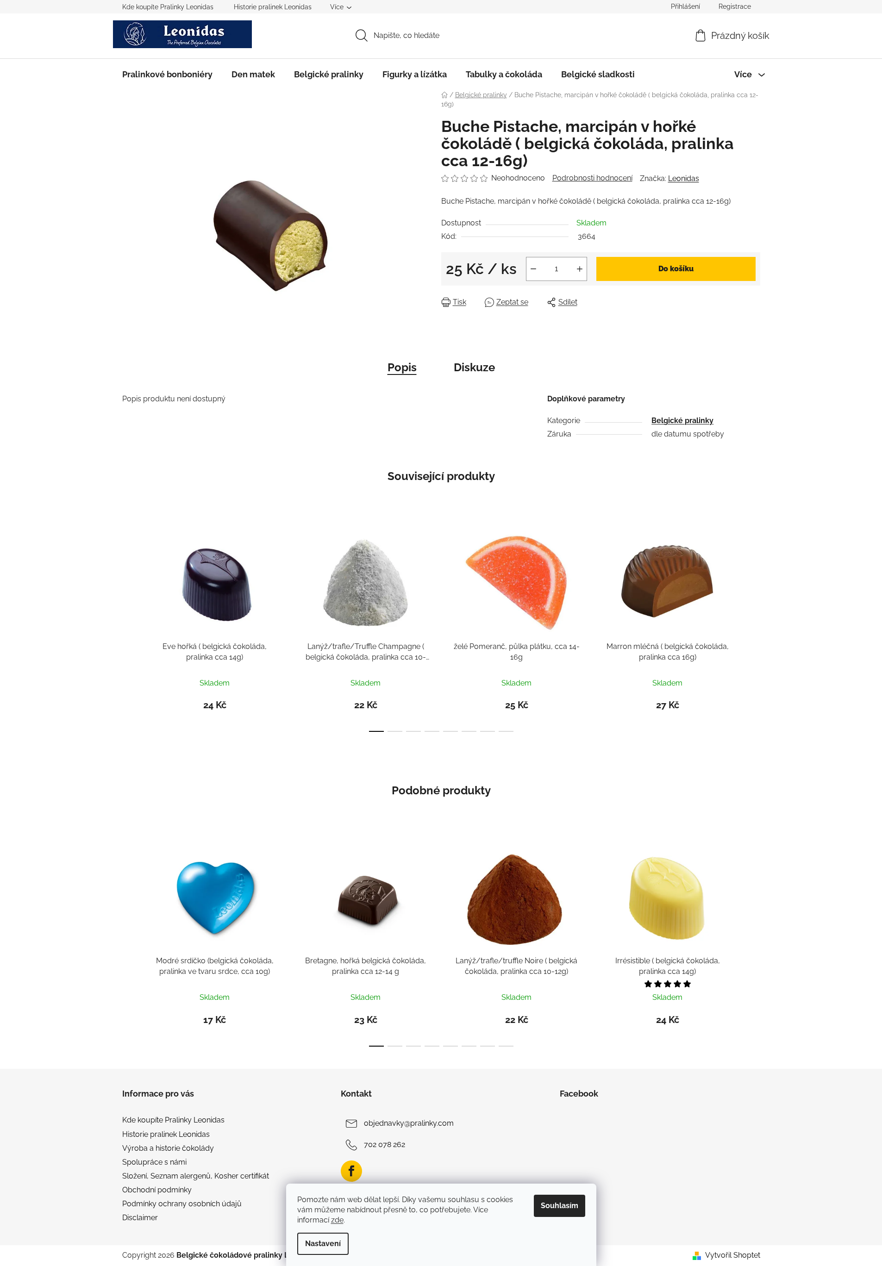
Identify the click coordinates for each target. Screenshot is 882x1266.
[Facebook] (351, 1171)
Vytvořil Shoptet (732, 1255)
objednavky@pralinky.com (409, 1123)
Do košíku (676, 268)
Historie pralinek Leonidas (273, 7)
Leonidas (683, 178)
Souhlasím (559, 1205)
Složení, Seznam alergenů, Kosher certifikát (195, 1176)
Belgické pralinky (682, 420)
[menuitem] (167, 74)
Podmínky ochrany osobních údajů (182, 1203)
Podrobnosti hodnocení (592, 178)
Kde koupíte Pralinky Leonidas (167, 7)
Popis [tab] (402, 367)
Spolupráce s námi (154, 1162)
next (752, 628)
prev (129, 628)
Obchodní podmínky (157, 1189)
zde (337, 1220)
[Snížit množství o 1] (533, 269)
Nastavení (323, 1243)
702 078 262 (384, 1145)
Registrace (735, 6)
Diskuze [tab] (474, 367)
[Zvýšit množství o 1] (580, 269)
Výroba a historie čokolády (168, 1148)
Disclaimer (140, 1217)
